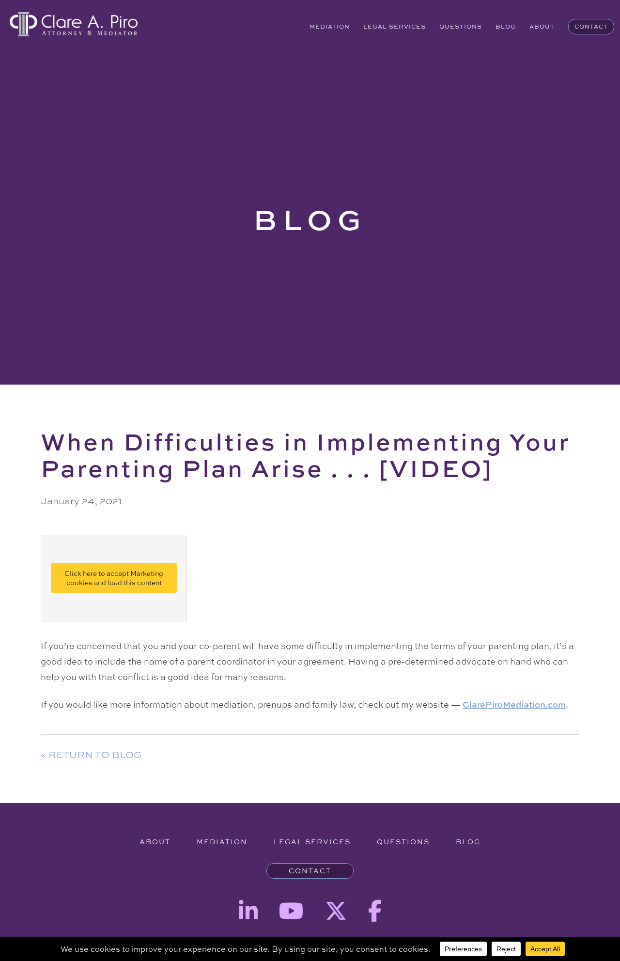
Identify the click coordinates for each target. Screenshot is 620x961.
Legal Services (394, 27)
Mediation (330, 27)
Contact (591, 27)
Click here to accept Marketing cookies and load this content (113, 578)
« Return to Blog (91, 754)
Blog (506, 27)
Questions (460, 27)
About (542, 27)
